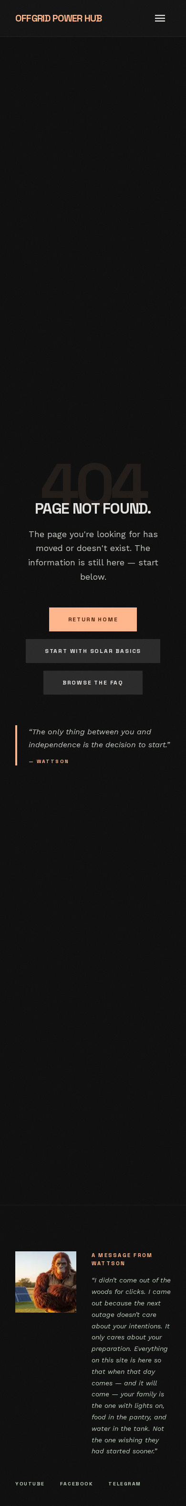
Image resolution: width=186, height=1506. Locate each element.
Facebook (76, 1484)
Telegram (124, 1484)
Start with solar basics (93, 651)
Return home (93, 619)
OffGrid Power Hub (58, 18)
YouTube (30, 1484)
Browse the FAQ (93, 682)
